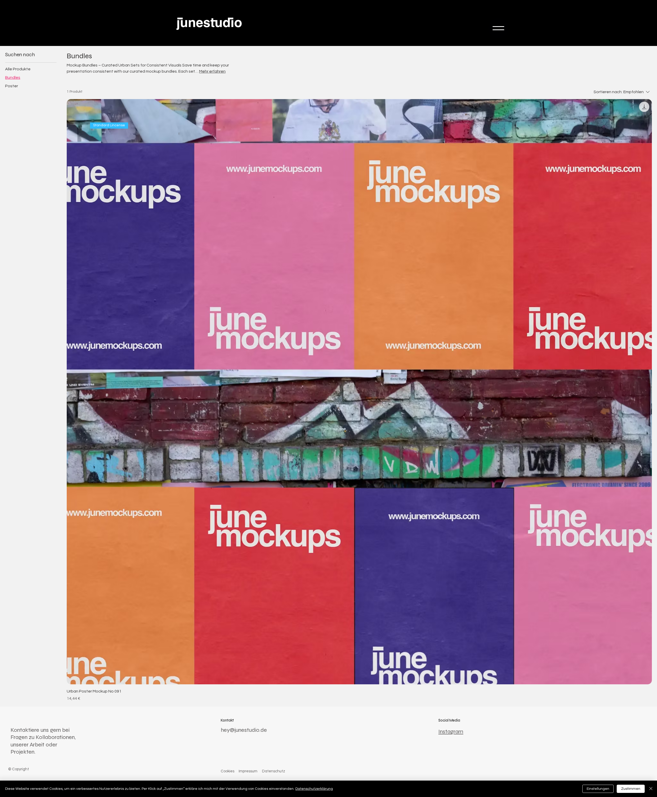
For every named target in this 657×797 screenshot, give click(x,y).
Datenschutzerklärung (314, 789)
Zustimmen (630, 789)
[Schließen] (651, 789)
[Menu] (498, 28)
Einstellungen (598, 789)
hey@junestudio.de (244, 730)
